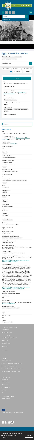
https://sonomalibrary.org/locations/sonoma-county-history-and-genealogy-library (16, 261)
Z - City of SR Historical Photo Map (9, 59)
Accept (29, 435)
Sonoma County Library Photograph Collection (12, 56)
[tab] (17, 78)
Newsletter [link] (4, 390)
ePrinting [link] (3, 392)
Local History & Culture (8, 242)
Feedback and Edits (6, 398)
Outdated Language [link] (6, 335)
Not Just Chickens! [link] (6, 387)
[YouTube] (3, 422)
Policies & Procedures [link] (6, 352)
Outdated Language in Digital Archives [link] (10, 337)
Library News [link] (4, 384)
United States (6, 187)
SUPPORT (4, 358)
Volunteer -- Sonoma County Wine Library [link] (11, 371)
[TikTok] (12, 422)
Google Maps (13, 143)
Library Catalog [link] (5, 346)
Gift (3, 312)
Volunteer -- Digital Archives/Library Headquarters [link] (12, 368)
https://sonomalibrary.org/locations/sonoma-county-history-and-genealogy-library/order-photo (16, 288)
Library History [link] (5, 340)
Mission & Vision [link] (5, 329)
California (5, 192)
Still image (5, 152)
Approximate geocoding (8, 219)
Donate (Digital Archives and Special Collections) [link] (12, 363)
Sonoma (4, 197)
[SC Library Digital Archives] (17, 6)
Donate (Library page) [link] (6, 360)
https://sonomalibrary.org (8, 303)
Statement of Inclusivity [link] (7, 332)
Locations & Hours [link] (5, 379)
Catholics (6, 111)
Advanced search (6, 19)
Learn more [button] (5, 437)
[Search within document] (30, 63)
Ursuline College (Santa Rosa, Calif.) (10, 171)
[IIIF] (11, 71)
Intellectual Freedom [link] (6, 343)
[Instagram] (9, 422)
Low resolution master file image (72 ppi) (11, 308)
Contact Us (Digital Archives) (8, 396)
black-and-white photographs (10, 99)
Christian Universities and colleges (21, 109)
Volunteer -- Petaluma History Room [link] (9, 366)
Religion (6, 104)
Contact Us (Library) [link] (6, 382)
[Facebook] (6, 422)
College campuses (8, 109)
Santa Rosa (5, 201)
